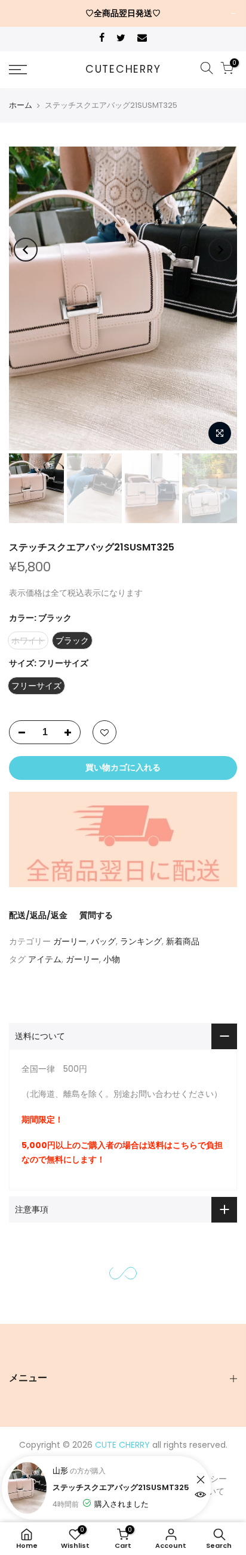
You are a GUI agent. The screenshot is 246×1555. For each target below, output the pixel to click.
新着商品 (182, 941)
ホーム (20, 105)
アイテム (44, 959)
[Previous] (26, 250)
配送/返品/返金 (38, 915)
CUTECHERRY (123, 69)
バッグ (103, 941)
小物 (111, 959)
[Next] (220, 250)
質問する (96, 915)
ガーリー (70, 941)
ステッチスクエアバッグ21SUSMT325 (121, 1486)
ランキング (141, 941)
